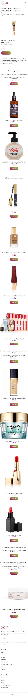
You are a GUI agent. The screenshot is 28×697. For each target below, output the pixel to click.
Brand (8, 40)
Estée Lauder (13, 40)
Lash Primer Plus (14, 211)
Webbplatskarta (4, 687)
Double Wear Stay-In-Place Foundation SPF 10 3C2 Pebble (14, 253)
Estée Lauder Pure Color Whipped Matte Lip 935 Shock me (14, 296)
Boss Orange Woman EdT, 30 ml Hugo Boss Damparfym (14, 78)
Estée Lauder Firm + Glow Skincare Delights (14, 338)
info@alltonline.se (5, 645)
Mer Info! (6, 52)
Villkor (2, 682)
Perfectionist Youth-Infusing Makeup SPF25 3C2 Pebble (14, 399)
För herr (3, 654)
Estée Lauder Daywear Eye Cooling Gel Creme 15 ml (14, 441)
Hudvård (3, 662)
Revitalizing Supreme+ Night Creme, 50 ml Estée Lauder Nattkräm (14, 355)
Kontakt (3, 680)
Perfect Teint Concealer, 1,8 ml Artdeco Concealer (14, 550)
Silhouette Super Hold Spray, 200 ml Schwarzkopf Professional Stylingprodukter (14, 567)
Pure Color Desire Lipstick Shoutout (14, 493)
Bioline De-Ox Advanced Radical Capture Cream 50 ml (14, 610)
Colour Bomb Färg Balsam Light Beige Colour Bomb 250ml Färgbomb (14, 162)
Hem (2, 12)
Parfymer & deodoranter (6, 664)
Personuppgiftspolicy (6, 685)
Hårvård (3, 657)
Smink (2, 667)
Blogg (2, 677)
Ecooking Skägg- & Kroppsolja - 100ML (14, 120)
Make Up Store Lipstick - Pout (14, 535)
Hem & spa (3, 659)
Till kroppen (3, 669)
